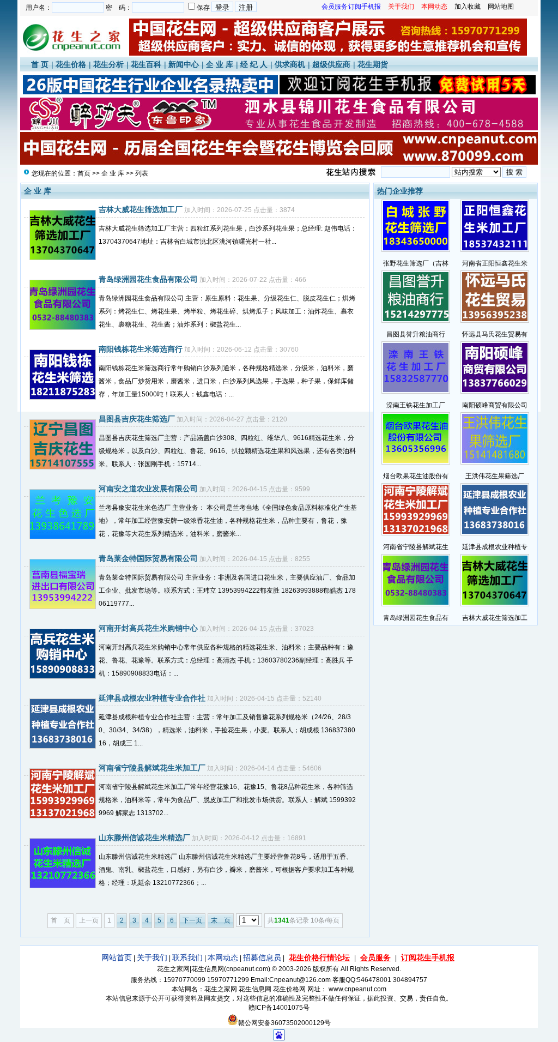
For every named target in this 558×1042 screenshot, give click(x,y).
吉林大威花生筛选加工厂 (141, 209)
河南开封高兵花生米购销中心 (148, 628)
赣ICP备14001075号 (279, 1007)
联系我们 (187, 957)
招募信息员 (262, 957)
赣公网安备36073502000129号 (284, 1023)
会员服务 (375, 957)
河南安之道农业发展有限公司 (148, 488)
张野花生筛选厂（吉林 (415, 263)
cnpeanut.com (247, 969)
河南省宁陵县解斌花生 (415, 547)
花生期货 (372, 64)
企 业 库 (219, 64)
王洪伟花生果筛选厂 (494, 476)
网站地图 (501, 6)
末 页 (221, 920)
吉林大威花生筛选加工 (494, 618)
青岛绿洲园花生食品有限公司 (148, 279)
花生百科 (146, 64)
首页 (83, 173)
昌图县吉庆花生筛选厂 (137, 418)
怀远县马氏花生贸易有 (494, 334)
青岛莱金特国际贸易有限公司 (148, 558)
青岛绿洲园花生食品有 (415, 618)
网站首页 (116, 957)
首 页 (39, 64)
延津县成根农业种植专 (494, 547)
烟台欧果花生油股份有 (415, 476)
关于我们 (152, 957)
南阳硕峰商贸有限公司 (494, 405)
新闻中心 (183, 64)
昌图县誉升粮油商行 (415, 334)
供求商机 (290, 64)
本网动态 (223, 957)
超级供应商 (331, 64)
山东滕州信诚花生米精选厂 (144, 837)
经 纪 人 (254, 64)
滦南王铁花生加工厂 (415, 405)
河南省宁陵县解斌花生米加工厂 (152, 767)
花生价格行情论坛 (319, 957)
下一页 (192, 920)
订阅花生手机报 (427, 957)
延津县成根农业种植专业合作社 (152, 698)
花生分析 (108, 64)
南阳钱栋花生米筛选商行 (141, 349)
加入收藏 (467, 6)
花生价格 (71, 64)
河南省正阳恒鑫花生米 (494, 263)
